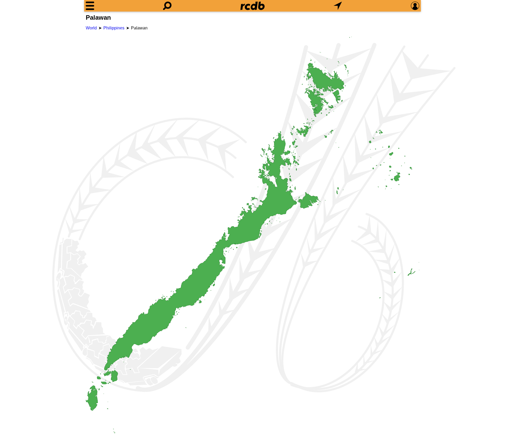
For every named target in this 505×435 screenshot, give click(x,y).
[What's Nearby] (338, 6)
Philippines (113, 28)
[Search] (167, 6)
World (91, 28)
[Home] (252, 6)
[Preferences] (415, 6)
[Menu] (90, 6)
